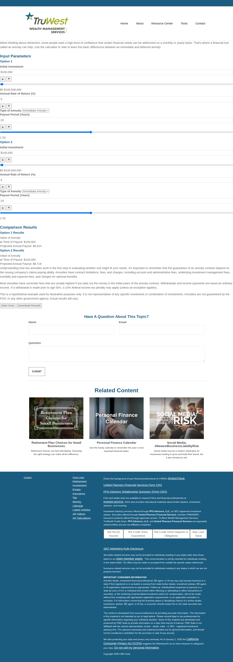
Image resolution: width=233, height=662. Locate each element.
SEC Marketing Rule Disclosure (123, 548)
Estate (77, 489)
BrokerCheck (176, 478)
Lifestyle (78, 506)
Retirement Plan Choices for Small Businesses (56, 444)
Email (122, 322)
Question (35, 343)
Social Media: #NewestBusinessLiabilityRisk (177, 444)
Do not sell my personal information (136, 647)
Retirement (80, 481)
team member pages (129, 558)
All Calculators (82, 518)
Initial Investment (11, 66)
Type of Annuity (10, 110)
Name (32, 322)
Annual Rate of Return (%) (17, 93)
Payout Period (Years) (14, 114)
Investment (80, 485)
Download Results (29, 305)
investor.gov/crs (113, 501)
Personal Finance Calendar (116, 442)
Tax (75, 497)
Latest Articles (81, 510)
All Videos (79, 514)
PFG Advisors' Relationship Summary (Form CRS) (135, 491)
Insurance (79, 493)
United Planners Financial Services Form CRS (133, 485)
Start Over (7, 305)
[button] (139, 23)
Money (77, 502)
